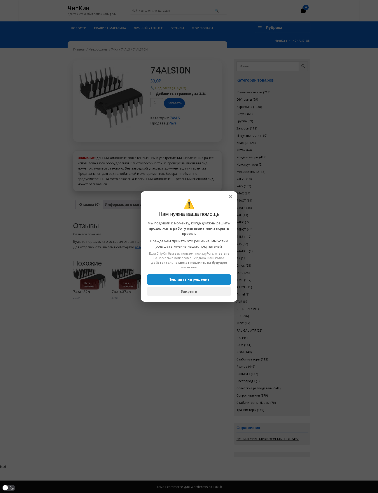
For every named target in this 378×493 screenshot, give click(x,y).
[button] (8, 488)
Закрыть (189, 291)
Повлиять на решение (189, 279)
